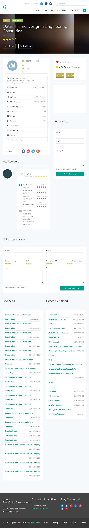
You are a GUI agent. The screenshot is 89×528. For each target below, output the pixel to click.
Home (46, 523)
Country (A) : (27, 111)
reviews (76, 67)
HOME (37, 11)
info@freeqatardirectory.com (41, 509)
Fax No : (12, 92)
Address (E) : (14, 126)
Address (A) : (14, 130)
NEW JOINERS (61, 11)
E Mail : (12, 135)
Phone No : (27, 88)
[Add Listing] (84, 10)
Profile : (20, 80)
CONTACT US (48, 11)
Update (72, 75)
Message (59, 151)
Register (35, 4)
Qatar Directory (35, 523)
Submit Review (73, 288)
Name (58, 132)
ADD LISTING (74, 11)
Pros (6, 268)
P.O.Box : (27, 97)
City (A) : (27, 121)
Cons (48, 268)
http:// (28, 68)
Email (58, 142)
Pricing (55, 523)
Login (27, 4)
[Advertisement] (70, 98)
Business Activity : (16, 140)
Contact (83, 523)
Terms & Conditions (69, 523)
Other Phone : (27, 102)
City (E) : (27, 116)
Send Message (71, 174)
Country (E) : (27, 107)
